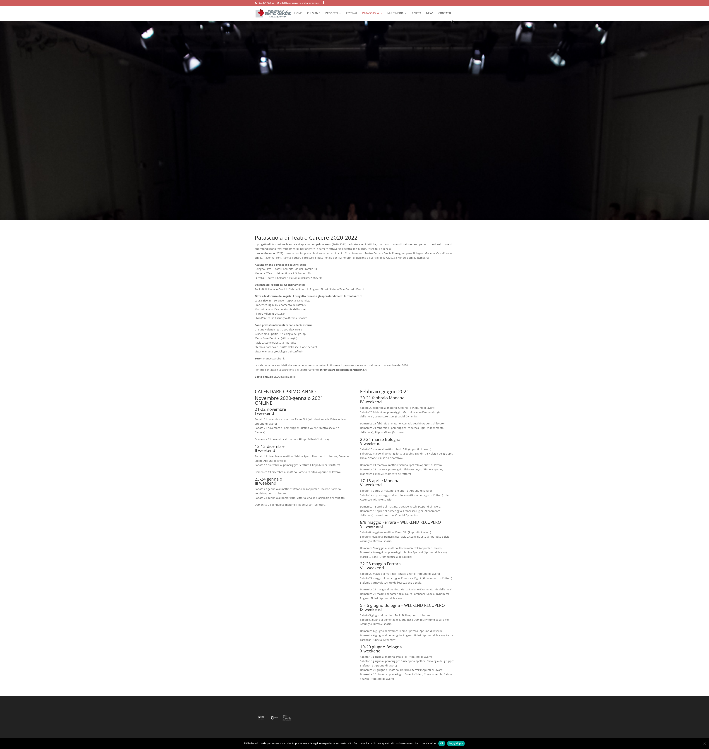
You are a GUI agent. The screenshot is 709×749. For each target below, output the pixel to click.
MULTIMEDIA (395, 13)
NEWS (430, 13)
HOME (298, 13)
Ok (441, 743)
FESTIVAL (351, 13)
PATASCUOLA (370, 13)
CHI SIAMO (314, 13)
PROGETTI (331, 13)
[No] (704, 743)
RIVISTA (416, 13)
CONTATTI (444, 13)
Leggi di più (456, 743)
